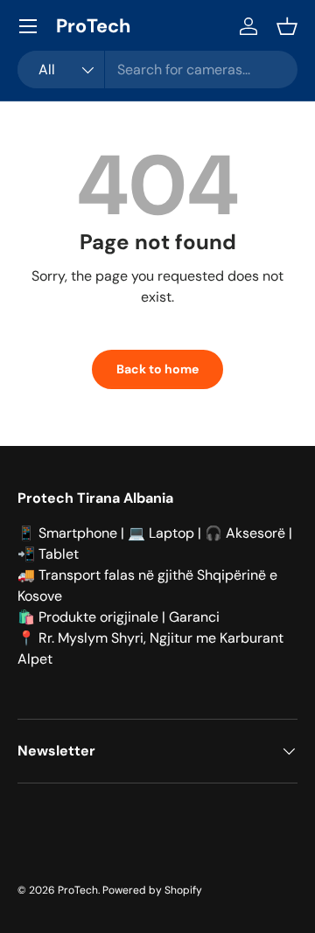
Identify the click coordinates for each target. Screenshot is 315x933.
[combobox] (158, 69)
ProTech (78, 890)
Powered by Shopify (152, 890)
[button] (287, 26)
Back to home (157, 369)
